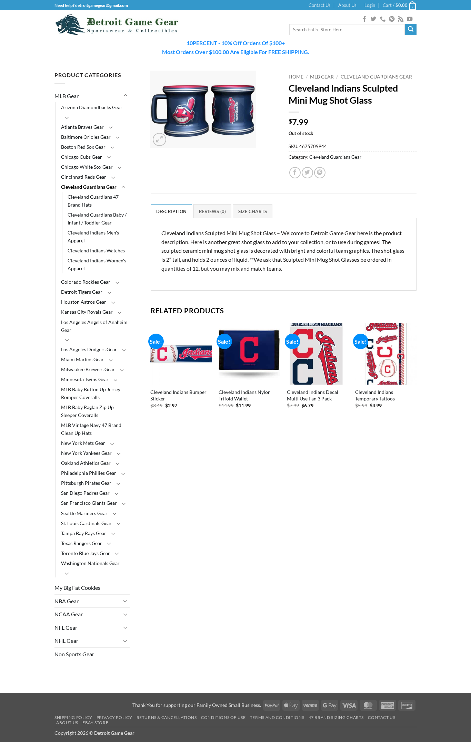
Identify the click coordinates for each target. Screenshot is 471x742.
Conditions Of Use (223, 717)
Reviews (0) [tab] (212, 211)
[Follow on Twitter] (373, 19)
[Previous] (151, 375)
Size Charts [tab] (252, 211)
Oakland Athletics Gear (86, 463)
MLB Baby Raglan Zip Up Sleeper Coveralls (87, 411)
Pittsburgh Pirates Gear (86, 483)
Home (296, 77)
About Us (347, 5)
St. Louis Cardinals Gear (86, 523)
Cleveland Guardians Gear (89, 187)
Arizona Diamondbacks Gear (91, 107)
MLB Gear (66, 96)
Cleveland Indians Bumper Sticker (178, 395)
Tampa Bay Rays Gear (83, 533)
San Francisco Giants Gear (89, 503)
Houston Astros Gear (83, 302)
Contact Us (320, 5)
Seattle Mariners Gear (84, 513)
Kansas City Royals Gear (87, 312)
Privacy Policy (114, 717)
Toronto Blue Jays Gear (85, 553)
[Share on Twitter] (307, 172)
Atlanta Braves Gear (82, 127)
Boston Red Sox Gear (83, 147)
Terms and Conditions (277, 717)
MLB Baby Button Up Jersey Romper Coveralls (90, 393)
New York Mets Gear (83, 443)
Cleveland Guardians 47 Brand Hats (93, 201)
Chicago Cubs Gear (81, 157)
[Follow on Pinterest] (391, 19)
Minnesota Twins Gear (85, 379)
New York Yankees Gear (86, 453)
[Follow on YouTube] (409, 19)
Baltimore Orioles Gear (86, 137)
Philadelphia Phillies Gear (88, 473)
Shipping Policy (73, 717)
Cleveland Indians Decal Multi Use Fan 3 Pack (312, 395)
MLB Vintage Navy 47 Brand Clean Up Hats (91, 429)
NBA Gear (66, 601)
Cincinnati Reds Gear (83, 177)
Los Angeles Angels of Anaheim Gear (94, 326)
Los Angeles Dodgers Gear (89, 349)
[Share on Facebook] (295, 172)
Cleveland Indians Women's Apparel (97, 264)
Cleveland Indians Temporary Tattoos (375, 395)
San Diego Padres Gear (85, 493)
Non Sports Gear (74, 654)
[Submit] (411, 29)
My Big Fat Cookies (77, 587)
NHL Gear (66, 640)
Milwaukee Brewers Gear (88, 369)
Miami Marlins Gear (82, 359)
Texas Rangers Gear (81, 543)
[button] (369, 5)
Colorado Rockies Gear (85, 282)
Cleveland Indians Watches (96, 250)
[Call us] (382, 19)
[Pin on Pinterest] (319, 172)
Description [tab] (171, 211)
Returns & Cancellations (167, 717)
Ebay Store (95, 722)
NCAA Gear (68, 614)
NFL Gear (65, 627)
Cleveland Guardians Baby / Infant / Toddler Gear (97, 219)
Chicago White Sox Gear (87, 167)
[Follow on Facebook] (364, 19)
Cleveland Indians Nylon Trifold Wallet (245, 395)
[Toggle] (125, 96)
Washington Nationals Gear (90, 563)
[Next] (416, 375)
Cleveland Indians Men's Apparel (93, 236)
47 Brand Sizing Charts (336, 717)
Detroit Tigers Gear (81, 292)
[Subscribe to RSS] (400, 19)
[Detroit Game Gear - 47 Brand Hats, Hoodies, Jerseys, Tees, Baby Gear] (116, 24)
